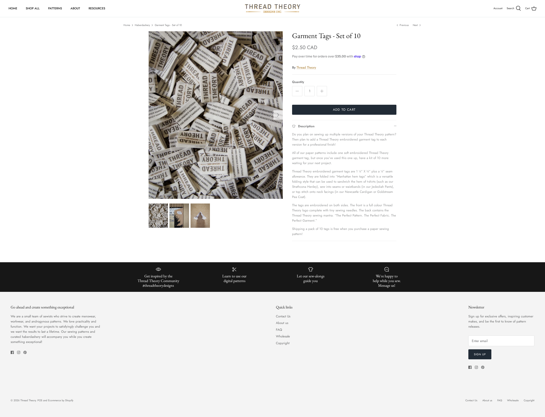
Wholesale (283, 336)
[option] (216, 115)
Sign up (480, 354)
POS (39, 400)
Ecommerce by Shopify (60, 400)
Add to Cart (344, 109)
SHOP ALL (33, 8)
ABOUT (75, 8)
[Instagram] (18, 352)
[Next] (278, 115)
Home (126, 25)
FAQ (279, 329)
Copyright (283, 343)
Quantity (298, 82)
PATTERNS (55, 8)
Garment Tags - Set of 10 (168, 25)
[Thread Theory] (272, 8)
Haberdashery (142, 25)
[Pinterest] (25, 352)
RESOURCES (97, 8)
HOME (13, 8)
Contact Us (283, 316)
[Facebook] (12, 352)
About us (282, 323)
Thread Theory (306, 67)
